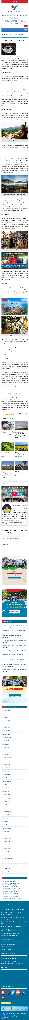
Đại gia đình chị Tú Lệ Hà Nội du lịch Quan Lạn (13, 630)
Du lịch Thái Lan (6, 814)
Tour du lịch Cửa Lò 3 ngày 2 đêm (10, 891)
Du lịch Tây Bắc (6, 794)
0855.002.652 (11, 930)
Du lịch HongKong (6, 838)
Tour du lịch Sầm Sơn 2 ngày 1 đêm (10, 889)
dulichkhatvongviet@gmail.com (11, 933)
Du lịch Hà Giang (6, 710)
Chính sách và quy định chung (8, 944)
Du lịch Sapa (5, 717)
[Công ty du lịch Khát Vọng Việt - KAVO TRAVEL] (14, 9)
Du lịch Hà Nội (5, 791)
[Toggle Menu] (25, 30)
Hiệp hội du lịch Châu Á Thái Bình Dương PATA (12, 963)
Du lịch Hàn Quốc (6, 828)
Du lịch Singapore (6, 811)
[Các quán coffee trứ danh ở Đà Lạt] (8, 49)
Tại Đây (5, 84)
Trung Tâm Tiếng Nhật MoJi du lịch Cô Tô (12, 635)
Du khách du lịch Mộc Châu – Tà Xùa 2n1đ (12, 654)
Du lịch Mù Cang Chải (7, 714)
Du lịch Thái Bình (6, 855)
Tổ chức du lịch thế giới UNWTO (8, 961)
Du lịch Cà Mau (6, 848)
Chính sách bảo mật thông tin (8, 948)
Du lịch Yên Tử (5, 845)
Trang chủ (5, 34)
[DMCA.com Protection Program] (6, 1003)
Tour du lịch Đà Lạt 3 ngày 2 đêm (10, 896)
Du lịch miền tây (6, 798)
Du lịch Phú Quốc (6, 781)
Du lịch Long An (6, 861)
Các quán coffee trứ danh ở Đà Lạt (20, 35)
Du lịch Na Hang (6, 727)
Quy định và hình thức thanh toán (9, 946)
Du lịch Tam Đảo (6, 787)
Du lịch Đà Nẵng (6, 771)
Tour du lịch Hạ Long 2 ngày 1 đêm (10, 883)
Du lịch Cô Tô (5, 740)
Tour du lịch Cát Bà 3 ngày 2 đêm (10, 884)
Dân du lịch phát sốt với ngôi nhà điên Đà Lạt (21, 473)
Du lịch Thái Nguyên (7, 858)
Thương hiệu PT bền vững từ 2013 (9, 21)
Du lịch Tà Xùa (5, 871)
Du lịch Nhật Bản (6, 818)
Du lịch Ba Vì (5, 784)
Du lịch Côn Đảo (6, 831)
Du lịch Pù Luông (6, 804)
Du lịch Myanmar (6, 834)
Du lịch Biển (5, 821)
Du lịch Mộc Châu (6, 724)
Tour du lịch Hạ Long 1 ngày (9, 881)
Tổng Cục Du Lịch (5, 959)
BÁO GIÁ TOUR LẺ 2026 (7, 15)
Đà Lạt (11, 34)
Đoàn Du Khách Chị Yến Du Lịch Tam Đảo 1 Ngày (14, 645)
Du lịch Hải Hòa (6, 764)
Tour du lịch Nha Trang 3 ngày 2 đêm (11, 895)
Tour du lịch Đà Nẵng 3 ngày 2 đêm (10, 893)
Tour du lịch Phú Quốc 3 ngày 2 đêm (11, 898)
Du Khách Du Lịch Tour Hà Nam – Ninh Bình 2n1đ (14, 640)
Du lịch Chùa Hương (7, 824)
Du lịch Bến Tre (6, 868)
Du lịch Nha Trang (6, 774)
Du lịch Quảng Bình (7, 767)
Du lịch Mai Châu (6, 720)
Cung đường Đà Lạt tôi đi (15, 393)
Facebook (5, 1017)
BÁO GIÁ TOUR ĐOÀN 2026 (20, 15)
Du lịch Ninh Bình (6, 851)
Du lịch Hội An (5, 865)
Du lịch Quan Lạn (6, 737)
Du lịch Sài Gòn (6, 801)
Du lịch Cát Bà (5, 744)
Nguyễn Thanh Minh (7, 522)
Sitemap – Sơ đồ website (7, 949)
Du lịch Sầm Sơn (6, 751)
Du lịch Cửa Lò (5, 754)
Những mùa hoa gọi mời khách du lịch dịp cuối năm (21, 454)
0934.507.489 (4, 930)
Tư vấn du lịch (7, 35)
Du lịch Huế (5, 808)
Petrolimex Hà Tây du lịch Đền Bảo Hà (11, 650)
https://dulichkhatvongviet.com (12, 935)
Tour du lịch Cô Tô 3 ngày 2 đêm (10, 886)
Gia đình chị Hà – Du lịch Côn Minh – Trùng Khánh (14, 669)
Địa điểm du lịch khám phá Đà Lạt (19, 34)
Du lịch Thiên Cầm (6, 757)
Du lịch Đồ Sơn (6, 747)
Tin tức (2, 35)
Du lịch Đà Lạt (5, 777)
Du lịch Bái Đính (6, 841)
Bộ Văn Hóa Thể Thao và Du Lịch (9, 958)
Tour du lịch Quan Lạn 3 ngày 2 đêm (11, 888)
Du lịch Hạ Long (6, 734)
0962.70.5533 (22, 929)
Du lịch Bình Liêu (6, 730)
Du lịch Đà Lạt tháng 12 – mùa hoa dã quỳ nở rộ (7, 454)
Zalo (4, 1014)
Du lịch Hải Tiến (6, 761)
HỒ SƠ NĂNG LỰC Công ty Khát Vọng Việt (14, 20)
